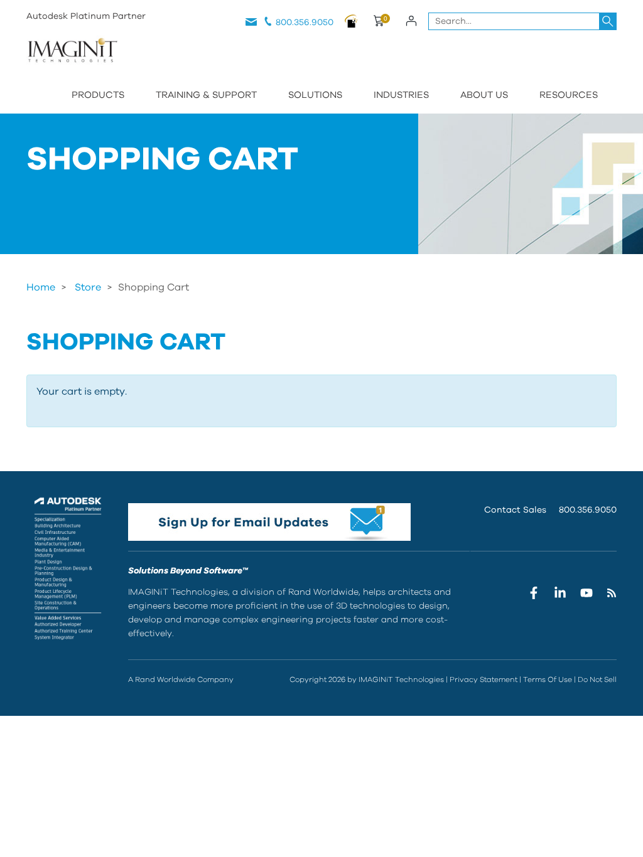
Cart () (377, 22)
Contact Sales (515, 510)
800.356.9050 (304, 22)
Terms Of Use (547, 679)
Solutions (315, 95)
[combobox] (522, 21)
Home (40, 287)
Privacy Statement (483, 679)
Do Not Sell (597, 679)
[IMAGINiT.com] (72, 51)
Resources (568, 95)
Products (98, 95)
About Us (484, 95)
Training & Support (206, 95)
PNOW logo (351, 20)
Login (411, 20)
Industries (401, 95)
